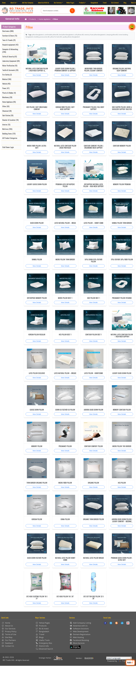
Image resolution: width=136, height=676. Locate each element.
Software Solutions (81, 628)
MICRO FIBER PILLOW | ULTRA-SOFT (37, 147)
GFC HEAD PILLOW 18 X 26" (65, 597)
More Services (79, 643)
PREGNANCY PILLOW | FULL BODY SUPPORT (93, 108)
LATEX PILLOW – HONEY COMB (93, 223)
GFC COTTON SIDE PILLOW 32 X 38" (93, 598)
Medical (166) (6, 79)
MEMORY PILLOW (36, 446)
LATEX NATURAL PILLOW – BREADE (65, 373)
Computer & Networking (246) (10, 50)
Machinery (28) (7, 97)
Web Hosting (78, 637)
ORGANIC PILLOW (93, 483)
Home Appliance (45, 19)
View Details (37, 75)
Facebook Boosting (81, 640)
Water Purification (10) (9, 65)
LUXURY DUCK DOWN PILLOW (121, 373)
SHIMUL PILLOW (37, 260)
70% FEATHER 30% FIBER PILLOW (122, 260)
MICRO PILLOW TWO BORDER (121, 446)
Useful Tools (44, 640)
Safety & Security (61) (9, 56)
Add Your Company (27, 2)
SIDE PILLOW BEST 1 (93, 298)
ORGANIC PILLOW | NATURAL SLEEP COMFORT (122, 70)
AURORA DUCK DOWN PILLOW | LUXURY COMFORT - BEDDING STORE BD (122, 520)
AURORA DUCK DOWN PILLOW (93, 410)
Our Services (58, 2)
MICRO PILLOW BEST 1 (65, 298)
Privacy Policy (10, 631)
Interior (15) (6, 124)
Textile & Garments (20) (10, 70)
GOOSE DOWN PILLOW (37, 410)
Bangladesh (94, 2)
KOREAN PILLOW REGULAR (36, 335)
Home (4, 2)
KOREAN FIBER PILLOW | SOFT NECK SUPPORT (65, 108)
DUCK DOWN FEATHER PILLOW (36, 558)
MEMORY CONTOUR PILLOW (122, 410)
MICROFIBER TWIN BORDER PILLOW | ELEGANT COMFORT (93, 70)
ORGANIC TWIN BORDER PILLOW (93, 519)
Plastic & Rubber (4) (9, 93)
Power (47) (5, 88)
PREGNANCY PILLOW (65, 446)
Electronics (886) (7, 31)
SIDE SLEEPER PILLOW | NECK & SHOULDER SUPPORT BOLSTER (122, 108)
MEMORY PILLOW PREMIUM (122, 184)
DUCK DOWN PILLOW (37, 223)
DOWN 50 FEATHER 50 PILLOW (65, 410)
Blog (125, 2)
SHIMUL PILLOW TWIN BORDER (122, 223)
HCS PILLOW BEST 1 (65, 335)
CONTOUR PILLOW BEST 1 (93, 335)
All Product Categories (9, 138)
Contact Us (9, 646)
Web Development (80, 631)
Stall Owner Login (8, 147)
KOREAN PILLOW (37, 519)
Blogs (41, 637)
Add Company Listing (82, 623)
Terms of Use (10, 634)
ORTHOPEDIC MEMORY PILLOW (37, 298)
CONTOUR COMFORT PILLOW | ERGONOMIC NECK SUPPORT (93, 147)
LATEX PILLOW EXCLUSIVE (37, 373)
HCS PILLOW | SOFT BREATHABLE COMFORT (36, 108)
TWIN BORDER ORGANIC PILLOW (36, 483)
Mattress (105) (7, 129)
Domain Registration (81, 634)
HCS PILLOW (122, 483)
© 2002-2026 (8, 657)
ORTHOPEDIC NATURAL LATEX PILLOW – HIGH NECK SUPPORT (93, 185)
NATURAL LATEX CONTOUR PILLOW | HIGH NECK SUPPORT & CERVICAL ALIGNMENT (37, 70)
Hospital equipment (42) (10, 44)
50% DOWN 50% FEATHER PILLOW (93, 261)
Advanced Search (46, 649)
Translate (126, 661)
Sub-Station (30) (7, 115)
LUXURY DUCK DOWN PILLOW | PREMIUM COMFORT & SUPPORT (65, 70)
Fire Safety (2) (7, 74)
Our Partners (10, 640)
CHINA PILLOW (65, 519)
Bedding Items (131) (8, 133)
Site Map (8, 637)
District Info (44, 646)
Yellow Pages (70, 2)
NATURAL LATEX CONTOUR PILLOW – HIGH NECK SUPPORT (122, 336)
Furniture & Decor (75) (9, 35)
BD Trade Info (8, 660)
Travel (104, 2)
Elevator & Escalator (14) (10, 120)
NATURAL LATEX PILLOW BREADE (93, 558)
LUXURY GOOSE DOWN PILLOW (37, 184)
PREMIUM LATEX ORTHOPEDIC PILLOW (65, 185)
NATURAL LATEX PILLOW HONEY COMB (65, 559)
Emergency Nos (45, 643)
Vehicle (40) (6, 83)
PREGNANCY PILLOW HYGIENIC (122, 298)
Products (82, 2)
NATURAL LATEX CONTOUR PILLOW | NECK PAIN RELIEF (65, 147)
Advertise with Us (80, 625)
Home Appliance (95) (9, 102)
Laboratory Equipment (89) (11, 61)
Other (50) (5, 106)
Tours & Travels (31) (8, 40)
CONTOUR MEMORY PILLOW (122, 146)
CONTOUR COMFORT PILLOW (93, 446)
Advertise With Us (43, 2)
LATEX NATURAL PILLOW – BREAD (65, 223)
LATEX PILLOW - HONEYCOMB (93, 373)
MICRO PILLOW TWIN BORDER (65, 260)
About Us (13, 2)
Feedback (9, 643)
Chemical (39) (6, 111)
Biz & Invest (115, 2)
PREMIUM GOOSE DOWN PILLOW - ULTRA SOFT (122, 559)
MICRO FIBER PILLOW (65, 483)
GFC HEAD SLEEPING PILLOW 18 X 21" (36, 598)
